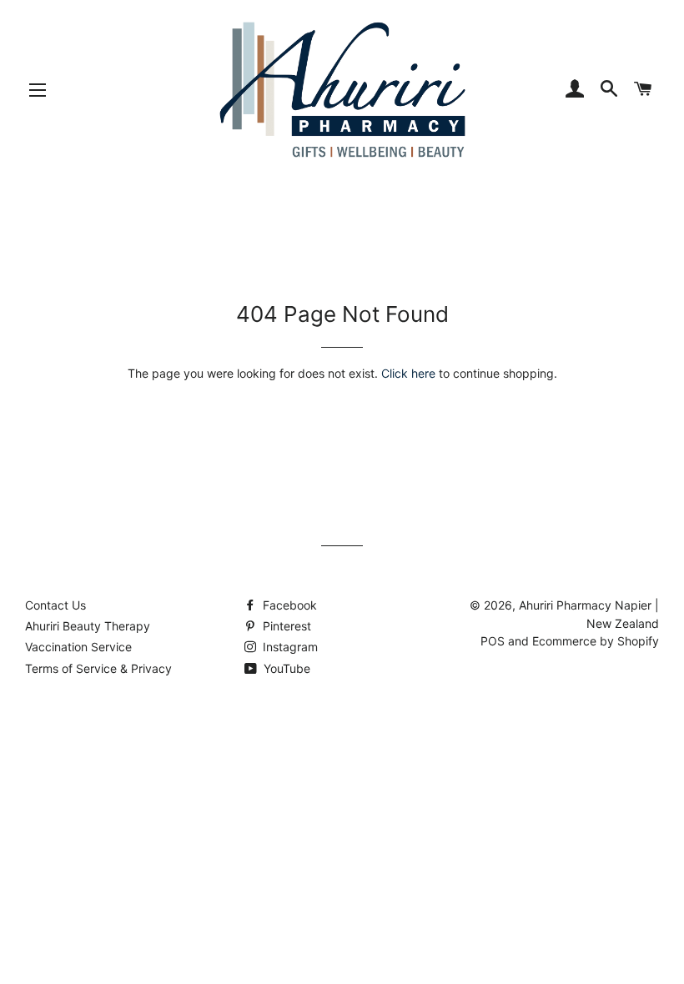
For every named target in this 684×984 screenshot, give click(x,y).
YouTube (285, 668)
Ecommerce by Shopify (595, 641)
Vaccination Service (78, 647)
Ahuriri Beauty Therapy (87, 626)
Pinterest (285, 626)
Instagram (288, 647)
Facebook (288, 605)
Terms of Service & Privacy (98, 668)
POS (492, 641)
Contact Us (55, 605)
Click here (408, 373)
